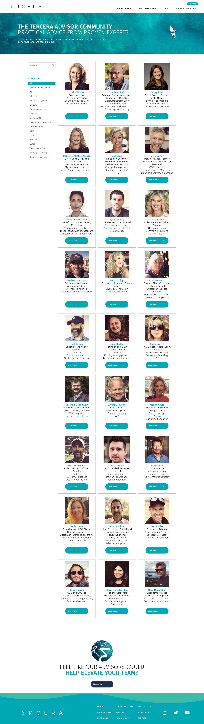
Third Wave (102, 718)
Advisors (120, 712)
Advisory (129, 8)
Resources (165, 8)
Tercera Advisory (124, 706)
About (120, 8)
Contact (142, 718)
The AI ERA (179, 8)
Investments (151, 8)
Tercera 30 (191, 8)
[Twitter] (176, 713)
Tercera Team (104, 712)
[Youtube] (187, 713)
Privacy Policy (122, 718)
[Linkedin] (164, 713)
